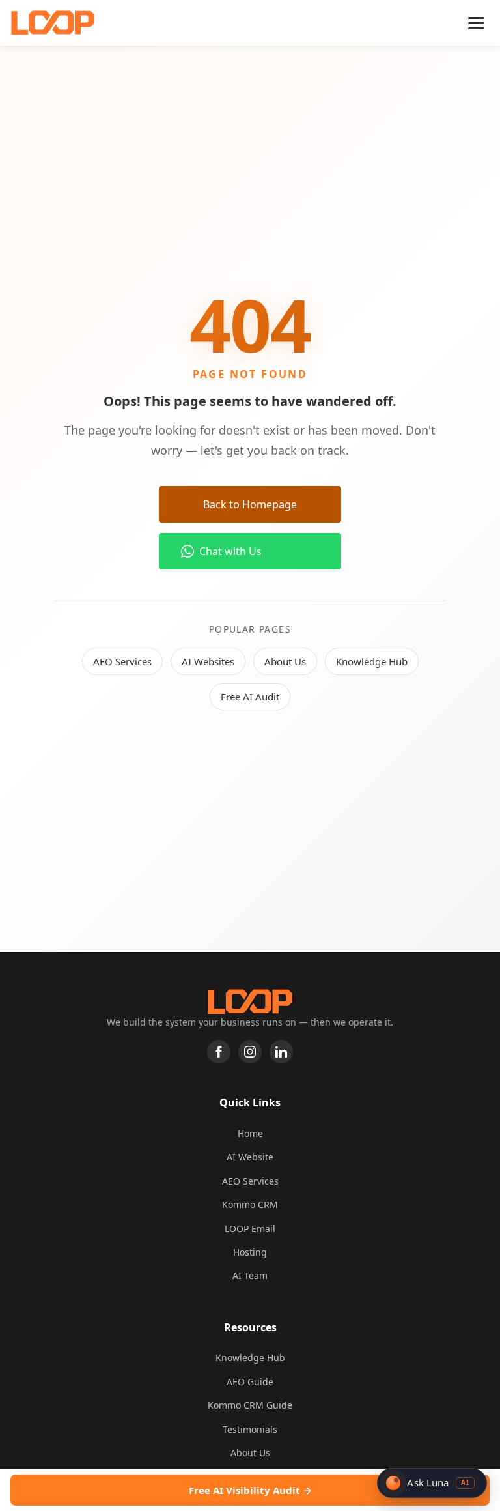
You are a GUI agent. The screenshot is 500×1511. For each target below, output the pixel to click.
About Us (285, 661)
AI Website (250, 1157)
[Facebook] (218, 1051)
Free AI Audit (250, 696)
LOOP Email (250, 1228)
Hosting (250, 1252)
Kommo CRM (250, 1204)
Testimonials (250, 1429)
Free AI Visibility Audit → (250, 1490)
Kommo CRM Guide (250, 1405)
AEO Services (122, 661)
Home (250, 1133)
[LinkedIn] (281, 1051)
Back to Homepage (250, 504)
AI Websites (208, 661)
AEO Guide (250, 1381)
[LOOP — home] (52, 23)
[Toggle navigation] (476, 23)
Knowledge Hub (372, 661)
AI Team (250, 1275)
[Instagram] (250, 1051)
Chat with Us (230, 551)
